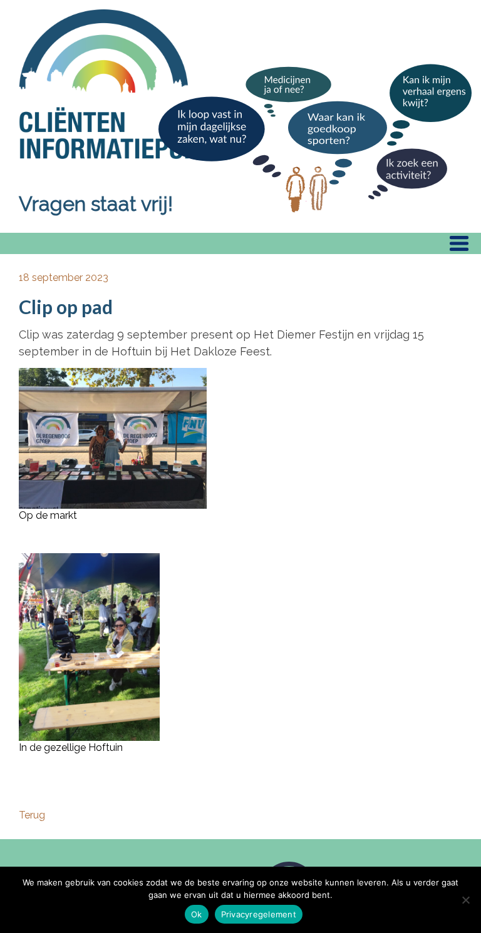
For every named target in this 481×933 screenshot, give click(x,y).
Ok (196, 914)
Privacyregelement (258, 914)
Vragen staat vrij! (96, 204)
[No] (465, 900)
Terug (32, 815)
